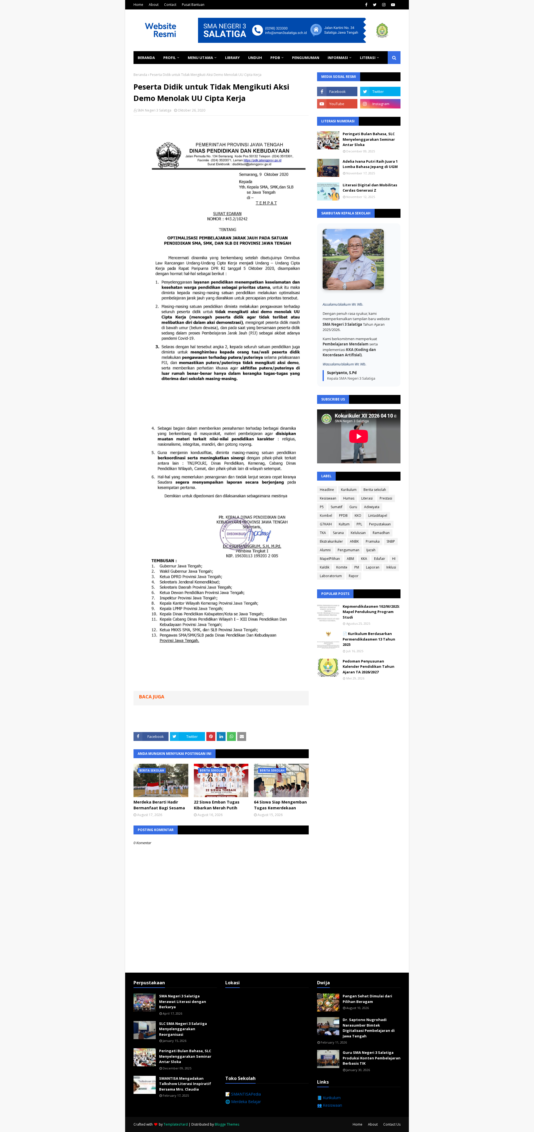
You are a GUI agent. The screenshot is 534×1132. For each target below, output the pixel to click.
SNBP (391, 541)
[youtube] (393, 4)
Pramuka (373, 541)
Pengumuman (348, 550)
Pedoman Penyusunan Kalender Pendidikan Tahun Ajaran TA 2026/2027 (368, 666)
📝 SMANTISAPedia (243, 1094)
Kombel (326, 515)
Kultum (344, 524)
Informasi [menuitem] (338, 57)
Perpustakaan (380, 524)
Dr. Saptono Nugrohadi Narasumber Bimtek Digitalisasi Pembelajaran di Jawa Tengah (369, 1028)
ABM (350, 558)
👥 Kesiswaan (329, 1105)
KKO (358, 515)
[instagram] (384, 4)
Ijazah (370, 550)
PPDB (343, 515)
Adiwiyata (371, 507)
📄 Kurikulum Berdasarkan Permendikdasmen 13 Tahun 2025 (369, 639)
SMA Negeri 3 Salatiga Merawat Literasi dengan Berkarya (182, 1001)
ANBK (354, 541)
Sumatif (336, 507)
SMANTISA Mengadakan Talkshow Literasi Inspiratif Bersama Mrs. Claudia (185, 1084)
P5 (322, 507)
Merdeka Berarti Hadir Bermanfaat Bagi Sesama (159, 804)
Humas (348, 498)
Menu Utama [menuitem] (200, 57)
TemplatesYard (176, 1124)
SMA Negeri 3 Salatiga (154, 110)
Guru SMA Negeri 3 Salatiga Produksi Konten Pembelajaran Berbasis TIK (371, 1058)
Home (138, 4)
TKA (323, 532)
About (154, 4)
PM (356, 567)
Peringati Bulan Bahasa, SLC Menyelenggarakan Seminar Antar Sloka (369, 139)
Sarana (338, 532)
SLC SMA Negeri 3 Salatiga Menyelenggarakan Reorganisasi (183, 1029)
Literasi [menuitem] (367, 57)
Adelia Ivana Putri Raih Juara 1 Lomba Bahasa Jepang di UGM (370, 164)
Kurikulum (349, 489)
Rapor (354, 576)
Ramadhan (381, 532)
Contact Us (391, 1124)
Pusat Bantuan (193, 4)
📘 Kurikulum (329, 1097)
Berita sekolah (375, 489)
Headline (327, 489)
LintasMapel (377, 515)
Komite (341, 567)
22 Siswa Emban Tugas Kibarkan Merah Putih (216, 804)
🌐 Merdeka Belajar (243, 1101)
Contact (170, 4)
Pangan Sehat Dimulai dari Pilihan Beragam (367, 998)
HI (393, 558)
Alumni (325, 550)
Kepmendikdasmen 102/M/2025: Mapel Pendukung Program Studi (371, 612)
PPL (359, 524)
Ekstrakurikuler (331, 541)
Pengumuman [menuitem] (305, 57)
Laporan (372, 567)
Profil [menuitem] (169, 57)
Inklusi (391, 567)
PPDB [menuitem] (275, 57)
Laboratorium (331, 576)
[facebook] (366, 4)
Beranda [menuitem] (146, 57)
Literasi (367, 498)
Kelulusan (358, 532)
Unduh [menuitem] (255, 57)
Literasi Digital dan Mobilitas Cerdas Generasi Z (370, 187)
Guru (353, 507)
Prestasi (386, 498)
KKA (364, 558)
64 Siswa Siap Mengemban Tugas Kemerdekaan (280, 804)
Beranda (140, 74)
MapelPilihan (330, 558)
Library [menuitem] (232, 57)
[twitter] (375, 4)
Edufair (379, 558)
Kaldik (324, 567)
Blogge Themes (227, 1124)
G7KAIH (326, 524)
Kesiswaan (328, 498)
